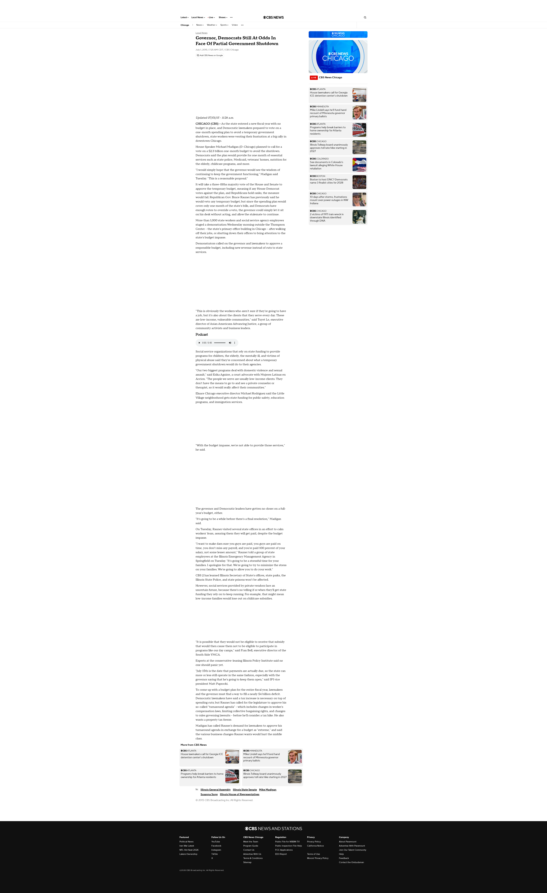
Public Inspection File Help (288, 846)
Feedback (344, 858)
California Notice (315, 846)
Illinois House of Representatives (239, 794)
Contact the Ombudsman (351, 862)
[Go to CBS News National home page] (273, 17)
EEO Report (281, 854)
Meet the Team (250, 842)
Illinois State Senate (245, 789)
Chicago (185, 25)
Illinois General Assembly (216, 789)
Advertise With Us (252, 854)
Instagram (216, 850)
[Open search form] (365, 17)
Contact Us (248, 850)
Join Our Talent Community (352, 850)
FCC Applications (284, 850)
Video (235, 25)
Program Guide (250, 846)
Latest (184, 17)
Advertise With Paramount (352, 846)
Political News (186, 842)
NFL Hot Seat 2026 (188, 850)
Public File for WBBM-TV (287, 842)
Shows (222, 17)
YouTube (215, 842)
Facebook (216, 846)
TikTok (214, 854)
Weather (211, 25)
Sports (223, 25)
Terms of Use (313, 854)
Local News (197, 17)
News (199, 25)
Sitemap (247, 862)
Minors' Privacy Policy (317, 858)
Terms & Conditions (253, 858)
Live (211, 17)
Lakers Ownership (188, 854)
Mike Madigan (267, 789)
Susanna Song (209, 794)
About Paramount (347, 842)
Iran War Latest (186, 846)
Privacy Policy (314, 842)
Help (341, 854)
